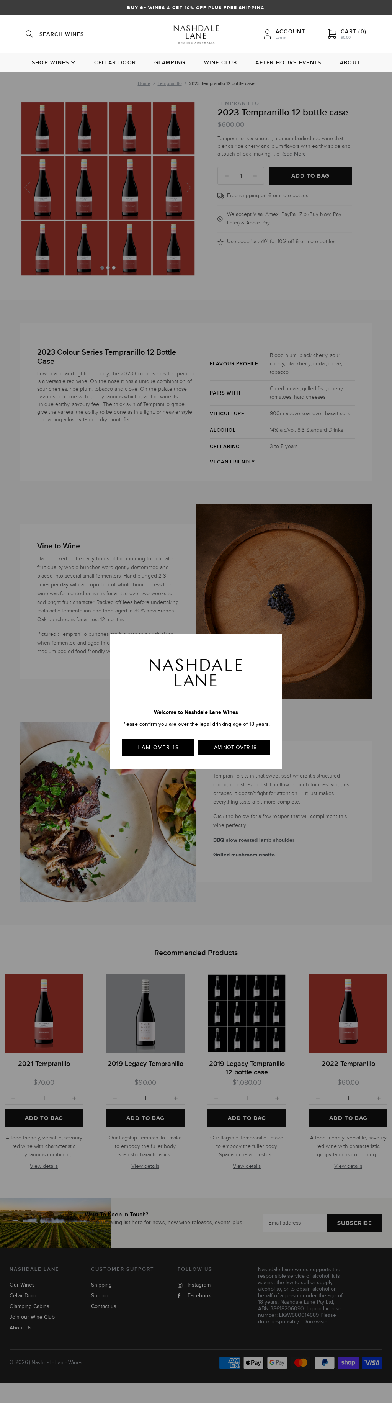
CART (353, 31)
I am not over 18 (233, 747)
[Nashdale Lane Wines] (196, 35)
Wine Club (220, 62)
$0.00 (346, 37)
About (350, 62)
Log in (281, 37)
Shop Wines (50, 62)
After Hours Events (288, 62)
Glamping (169, 62)
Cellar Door (115, 62)
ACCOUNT (290, 31)
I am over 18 (158, 747)
